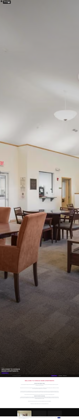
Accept (59, 417)
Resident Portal (65, 375)
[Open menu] (1, 1)
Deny (56, 417)
